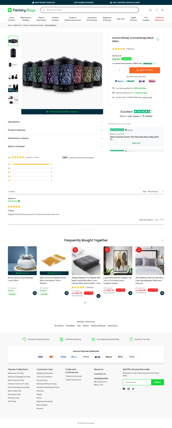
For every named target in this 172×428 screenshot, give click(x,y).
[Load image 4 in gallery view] (13, 76)
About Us (98, 369)
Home (10, 25)
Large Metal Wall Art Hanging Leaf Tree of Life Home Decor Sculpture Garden (118, 280)
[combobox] (89, 10)
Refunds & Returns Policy (47, 384)
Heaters (86, 325)
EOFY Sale (12, 401)
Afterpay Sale (13, 398)
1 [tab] (85, 302)
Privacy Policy (42, 380)
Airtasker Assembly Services (48, 387)
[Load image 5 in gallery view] (13, 88)
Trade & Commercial (73, 376)
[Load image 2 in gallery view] (13, 53)
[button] (136, 48)
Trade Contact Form (73, 380)
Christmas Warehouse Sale (18, 387)
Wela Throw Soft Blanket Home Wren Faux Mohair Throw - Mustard (53, 280)
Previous (9, 237)
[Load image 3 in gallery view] (13, 65)
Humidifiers (70, 325)
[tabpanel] (22, 271)
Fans (79, 325)
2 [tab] (87, 302)
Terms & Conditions (44, 377)
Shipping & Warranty (45, 373)
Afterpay (40, 391)
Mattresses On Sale (16, 373)
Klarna (39, 398)
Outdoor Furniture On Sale (18, 384)
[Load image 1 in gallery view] (13, 41)
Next (163, 237)
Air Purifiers (59, 325)
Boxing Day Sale (14, 394)
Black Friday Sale (14, 391)
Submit (157, 382)
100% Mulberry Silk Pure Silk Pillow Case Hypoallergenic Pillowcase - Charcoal (149, 280)
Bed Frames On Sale (16, 380)
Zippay (39, 394)
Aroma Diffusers (50, 25)
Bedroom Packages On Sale (19, 377)
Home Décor (112, 325)
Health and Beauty (98, 325)
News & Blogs (42, 405)
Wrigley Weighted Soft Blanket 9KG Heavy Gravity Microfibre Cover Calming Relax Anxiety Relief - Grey (86, 280)
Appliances (17, 25)
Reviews (40, 408)
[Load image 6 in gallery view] (13, 100)
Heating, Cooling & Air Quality (33, 25)
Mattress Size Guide (45, 401)
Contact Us (100, 373)
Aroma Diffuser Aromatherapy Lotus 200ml (20, 279)
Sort (145, 192)
